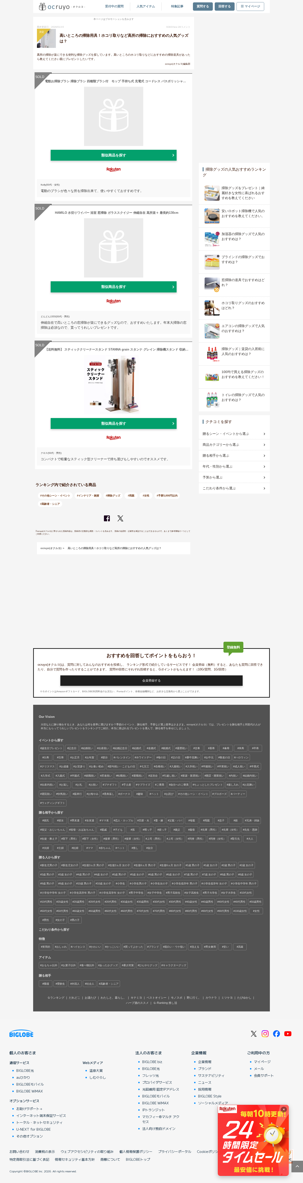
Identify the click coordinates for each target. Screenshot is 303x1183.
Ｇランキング (55, 997)
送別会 (154, 775)
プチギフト (110, 784)
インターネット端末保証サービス (41, 1115)
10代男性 (47, 901)
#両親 (131, 495)
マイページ (252, 6)
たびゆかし (244, 997)
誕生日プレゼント (52, 748)
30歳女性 (127, 901)
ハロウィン (242, 757)
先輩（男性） (210, 829)
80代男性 (192, 911)
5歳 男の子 (120, 874)
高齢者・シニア (109, 983)
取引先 (236, 838)
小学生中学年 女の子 (54, 892)
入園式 (61, 775)
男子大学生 (210, 892)
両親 (207, 820)
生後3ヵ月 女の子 (120, 865)
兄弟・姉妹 (252, 820)
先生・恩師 (250, 829)
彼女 (61, 820)
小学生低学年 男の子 (185, 883)
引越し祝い (170, 775)
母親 (192, 820)
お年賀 (90, 757)
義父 (177, 829)
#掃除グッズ (113, 495)
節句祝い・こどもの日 (122, 766)
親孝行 (78, 793)
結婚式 (137, 748)
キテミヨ (136, 997)
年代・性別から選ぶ (217, 466)
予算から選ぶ (213, 477)
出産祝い (103, 748)
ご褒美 (160, 784)
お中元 (210, 757)
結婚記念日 (120, 748)
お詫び (170, 793)
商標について (110, 1159)
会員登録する (151, 680)
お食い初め (97, 766)
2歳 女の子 (247, 865)
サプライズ (143, 784)
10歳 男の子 (85, 883)
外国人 (76, 983)
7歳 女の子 (210, 874)
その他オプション (29, 1136)
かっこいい (113, 946)
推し (135, 847)
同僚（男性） (197, 838)
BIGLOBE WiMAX (29, 1091)
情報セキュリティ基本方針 (75, 1159)
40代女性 (224, 901)
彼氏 (46, 820)
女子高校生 (192, 892)
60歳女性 (79, 911)
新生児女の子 (70, 865)
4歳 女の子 (102, 874)
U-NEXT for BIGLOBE (33, 1129)
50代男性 (63, 911)
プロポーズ (220, 793)
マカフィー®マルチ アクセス (160, 1119)
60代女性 (111, 911)
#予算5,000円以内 (167, 495)
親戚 (104, 829)
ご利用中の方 (258, 1053)
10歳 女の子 (104, 883)
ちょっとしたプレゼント (208, 784)
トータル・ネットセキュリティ (39, 1122)
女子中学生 (155, 892)
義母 (192, 829)
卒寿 (256, 748)
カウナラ (211, 997)
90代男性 (224, 911)
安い (226, 946)
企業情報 (198, 1053)
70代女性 (143, 911)
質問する (203, 6)
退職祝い (138, 775)
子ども (119, 829)
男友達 (76, 820)
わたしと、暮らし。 (113, 997)
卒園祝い (208, 766)
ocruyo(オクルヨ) (51, 548)
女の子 (61, 920)
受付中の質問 (114, 6)
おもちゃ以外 (49, 965)
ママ (90, 847)
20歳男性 (79, 901)
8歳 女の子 (246, 874)
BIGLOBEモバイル (30, 1084)
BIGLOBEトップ (138, 1159)
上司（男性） (155, 838)
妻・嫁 (159, 820)
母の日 (162, 757)
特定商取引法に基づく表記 (29, 1159)
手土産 (127, 784)
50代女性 (47, 911)
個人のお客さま (22, 1053)
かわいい (96, 946)
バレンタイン (123, 757)
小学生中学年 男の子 (244, 883)
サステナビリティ (211, 1075)
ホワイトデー (144, 757)
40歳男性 (208, 901)
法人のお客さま (148, 1053)
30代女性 (159, 901)
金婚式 (152, 748)
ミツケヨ (227, 997)
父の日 (176, 757)
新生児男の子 (49, 865)
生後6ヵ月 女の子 (171, 865)
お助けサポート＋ (29, 1108)
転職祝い (122, 775)
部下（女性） (91, 838)
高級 (240, 946)
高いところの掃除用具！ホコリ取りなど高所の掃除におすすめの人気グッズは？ (114, 548)
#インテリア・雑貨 (88, 495)
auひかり (23, 1077)
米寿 (241, 748)
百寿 (61, 757)
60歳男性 (95, 911)
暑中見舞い (193, 757)
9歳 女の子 (66, 883)
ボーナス (125, 793)
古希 (197, 748)
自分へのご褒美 (179, 784)
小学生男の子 (139, 883)
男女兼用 (210, 946)
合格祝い (160, 766)
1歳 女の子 (211, 865)
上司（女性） (176, 838)
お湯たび (90, 997)
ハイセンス (78, 946)
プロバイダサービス (157, 1082)
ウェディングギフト (53, 802)
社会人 (90, 983)
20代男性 (111, 901)
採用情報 (204, 1089)
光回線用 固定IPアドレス (160, 1089)
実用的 (46, 946)
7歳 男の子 (192, 874)
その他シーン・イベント (194, 793)
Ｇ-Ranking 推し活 (165, 1003)
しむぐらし (97, 1077)
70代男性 (159, 911)
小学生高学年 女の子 (113, 892)
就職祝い (91, 775)
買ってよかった (134, 946)
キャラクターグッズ (174, 965)
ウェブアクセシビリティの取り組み (87, 1151)
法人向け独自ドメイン (158, 1128)
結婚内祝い (250, 775)
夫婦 (46, 847)
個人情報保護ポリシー (135, 1151)
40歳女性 (192, 901)
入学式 (46, 775)
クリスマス (48, 766)
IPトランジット (153, 1109)
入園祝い (176, 766)
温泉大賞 (96, 1070)
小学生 (121, 883)
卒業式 (255, 766)
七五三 (145, 766)
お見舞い (249, 784)
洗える (195, 946)
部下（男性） (70, 838)
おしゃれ (61, 946)
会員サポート (264, 1075)
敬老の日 (225, 757)
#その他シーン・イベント (55, 495)
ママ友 (105, 820)
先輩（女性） (231, 829)
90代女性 (208, 911)
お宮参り (80, 766)
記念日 (72, 748)
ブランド (154, 946)
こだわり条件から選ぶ (219, 488)
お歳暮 (65, 766)
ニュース (204, 1082)
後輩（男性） (112, 838)
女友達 (90, 820)
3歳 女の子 (66, 874)
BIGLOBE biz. (152, 1061)
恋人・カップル (124, 820)
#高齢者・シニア (50, 503)
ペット (155, 793)
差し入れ (233, 784)
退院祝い (47, 793)
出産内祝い (48, 784)
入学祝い (192, 766)
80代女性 (175, 911)
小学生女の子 (160, 883)
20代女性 (95, 901)
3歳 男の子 (48, 874)
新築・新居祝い (191, 775)
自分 (150, 847)
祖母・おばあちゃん (82, 829)
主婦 (61, 847)
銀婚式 (167, 748)
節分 (105, 757)
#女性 (146, 495)
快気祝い (63, 793)
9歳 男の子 (48, 883)
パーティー (238, 793)
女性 (257, 911)
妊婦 (75, 847)
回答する (224, 6)
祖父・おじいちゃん (53, 829)
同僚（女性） (218, 838)
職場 (46, 983)
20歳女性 (63, 901)
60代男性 (127, 911)
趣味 (140, 793)
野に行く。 (194, 997)
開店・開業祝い (215, 775)
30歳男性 (143, 901)
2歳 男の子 (229, 865)
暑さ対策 (128, 965)
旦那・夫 (144, 820)
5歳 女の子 (138, 874)
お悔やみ (93, 793)
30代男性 (175, 901)
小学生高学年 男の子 (83, 892)
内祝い (234, 775)
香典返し (109, 793)
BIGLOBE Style (210, 1096)
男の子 (76, 920)
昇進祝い (107, 775)
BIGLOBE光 (25, 1070)
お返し (65, 784)
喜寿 (212, 748)
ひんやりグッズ (148, 965)
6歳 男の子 (156, 874)
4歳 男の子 (84, 874)
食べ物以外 (87, 965)
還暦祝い (182, 748)
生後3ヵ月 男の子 (94, 865)
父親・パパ (175, 820)
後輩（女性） (134, 838)
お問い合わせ (19, 1151)
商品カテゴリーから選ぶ (221, 444)
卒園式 (76, 775)
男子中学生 (136, 892)
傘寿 (226, 748)
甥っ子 (148, 829)
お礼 (79, 784)
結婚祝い (88, 748)
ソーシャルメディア (213, 1103)
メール (259, 1068)
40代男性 (240, 901)
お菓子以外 (69, 965)
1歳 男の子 (193, 865)
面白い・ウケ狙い (175, 946)
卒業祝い (224, 766)
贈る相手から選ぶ (216, 455)
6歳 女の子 (174, 874)
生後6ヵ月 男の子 (145, 865)
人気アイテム (146, 6)
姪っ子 (163, 829)
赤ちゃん (105, 847)
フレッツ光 (150, 1075)
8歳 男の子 (228, 874)
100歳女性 (241, 911)
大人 (250, 838)
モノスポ (176, 997)
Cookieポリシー (209, 1151)
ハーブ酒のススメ (137, 1003)
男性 (46, 920)
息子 (221, 820)
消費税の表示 (45, 1151)
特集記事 (177, 6)
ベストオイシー (156, 997)
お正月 (76, 757)
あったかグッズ (109, 965)
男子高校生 (173, 892)
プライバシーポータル (174, 1151)
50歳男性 (256, 901)
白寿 (46, 757)
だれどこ (74, 997)
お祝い (94, 784)
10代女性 (246, 892)
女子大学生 (229, 892)
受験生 (61, 983)
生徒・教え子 (49, 838)
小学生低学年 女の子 (215, 883)
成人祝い (240, 766)
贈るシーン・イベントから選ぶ (226, 434)
